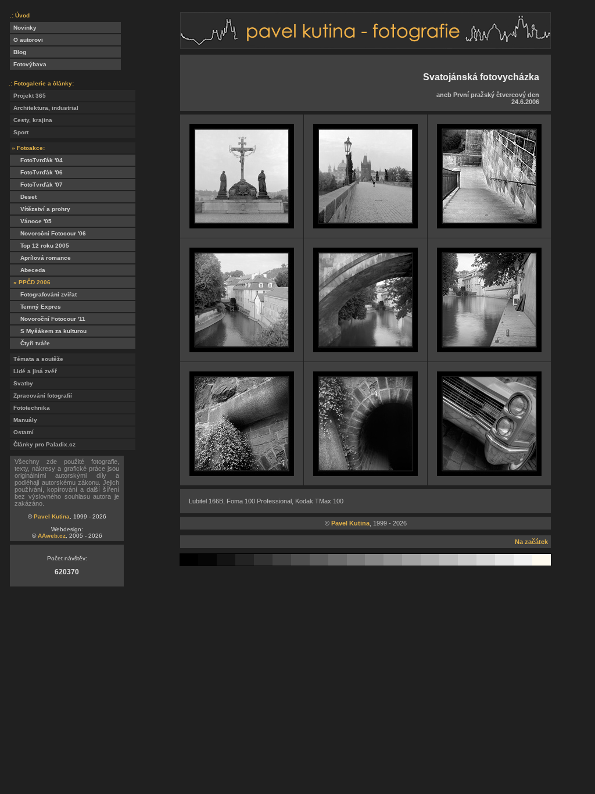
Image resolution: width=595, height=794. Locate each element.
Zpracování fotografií (41, 395)
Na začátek (531, 541)
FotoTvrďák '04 (36, 160)
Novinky (23, 27)
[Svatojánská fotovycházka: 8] (365, 473)
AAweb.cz (52, 535)
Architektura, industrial (44, 108)
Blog (18, 52)
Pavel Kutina (52, 516)
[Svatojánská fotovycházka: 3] (489, 225)
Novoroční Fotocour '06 (48, 233)
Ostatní (22, 432)
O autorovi (26, 40)
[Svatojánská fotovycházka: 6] (489, 349)
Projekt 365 (28, 95)
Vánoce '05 (31, 221)
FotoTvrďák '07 (36, 184)
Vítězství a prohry (40, 209)
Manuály (23, 420)
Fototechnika (30, 408)
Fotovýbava (28, 64)
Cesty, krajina (31, 120)
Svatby (21, 383)
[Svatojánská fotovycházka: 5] (365, 349)
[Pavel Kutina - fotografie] (365, 46)
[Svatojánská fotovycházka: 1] (241, 225)
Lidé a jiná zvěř (33, 371)
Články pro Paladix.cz (43, 444)
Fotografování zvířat (43, 294)
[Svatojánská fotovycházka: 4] (241, 349)
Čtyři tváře (30, 343)
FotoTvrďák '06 (36, 172)
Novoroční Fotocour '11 (47, 319)
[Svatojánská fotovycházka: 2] (365, 225)
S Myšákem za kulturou (48, 331)
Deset (23, 197)
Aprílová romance (40, 258)
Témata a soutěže (36, 359)
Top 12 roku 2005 (39, 245)
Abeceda (27, 270)
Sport (19, 132)
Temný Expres (35, 306)
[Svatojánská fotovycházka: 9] (489, 473)
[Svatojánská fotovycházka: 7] (241, 473)
